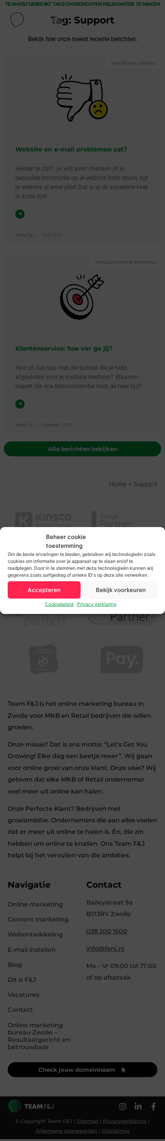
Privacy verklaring (96, 604)
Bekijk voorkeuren (121, 590)
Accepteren (44, 590)
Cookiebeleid (59, 604)
